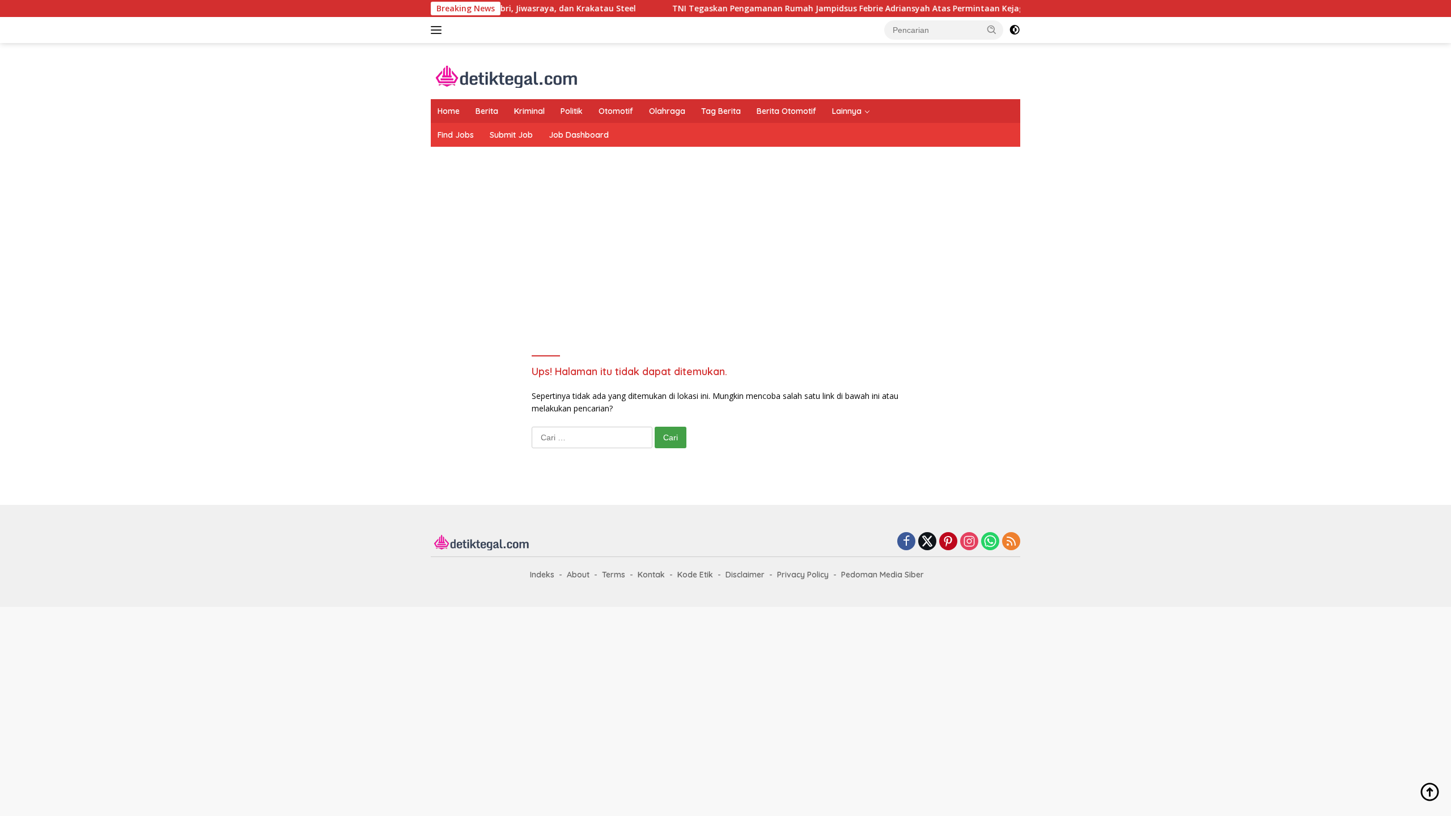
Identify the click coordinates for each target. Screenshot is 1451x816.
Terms (613, 575)
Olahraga (667, 111)
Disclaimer (745, 575)
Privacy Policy (803, 575)
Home (449, 111)
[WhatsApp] (990, 542)
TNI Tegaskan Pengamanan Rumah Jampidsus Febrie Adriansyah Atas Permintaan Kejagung (827, 8)
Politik (572, 111)
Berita (487, 111)
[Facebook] (906, 542)
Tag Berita (721, 111)
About (578, 575)
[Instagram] (969, 542)
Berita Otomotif (786, 111)
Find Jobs (456, 135)
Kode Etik (695, 575)
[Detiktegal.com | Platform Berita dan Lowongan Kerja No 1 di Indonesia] (507, 75)
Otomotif (616, 111)
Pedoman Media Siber (882, 575)
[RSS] (1011, 542)
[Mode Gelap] (1014, 30)
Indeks (542, 575)
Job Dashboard (579, 135)
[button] (992, 29)
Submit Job (511, 135)
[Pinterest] (948, 542)
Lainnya (847, 111)
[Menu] (438, 30)
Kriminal (529, 111)
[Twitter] (927, 542)
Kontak (651, 575)
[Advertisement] (725, 237)
